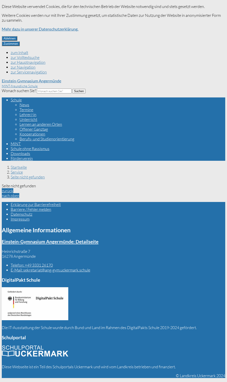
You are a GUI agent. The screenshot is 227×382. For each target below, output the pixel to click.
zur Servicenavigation (29, 72)
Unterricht (28, 119)
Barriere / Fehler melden (31, 209)
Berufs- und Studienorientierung (47, 138)
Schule (16, 99)
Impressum (20, 219)
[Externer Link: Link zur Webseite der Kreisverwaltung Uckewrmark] (35, 352)
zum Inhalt (19, 52)
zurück (7, 190)
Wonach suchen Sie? (19, 90)
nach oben (10, 195)
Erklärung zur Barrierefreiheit (36, 204)
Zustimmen (11, 43)
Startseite (19, 167)
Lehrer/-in (28, 114)
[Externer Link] (35, 304)
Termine (26, 109)
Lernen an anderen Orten (41, 124)
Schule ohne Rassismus (30, 148)
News (24, 104)
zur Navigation (23, 67)
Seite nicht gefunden (28, 177)
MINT (16, 143)
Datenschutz (21, 214)
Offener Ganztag (34, 129)
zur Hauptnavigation (28, 62)
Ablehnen (10, 38)
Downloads (20, 153)
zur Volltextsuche (25, 57)
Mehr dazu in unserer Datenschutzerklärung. (40, 29)
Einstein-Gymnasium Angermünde (50, 241)
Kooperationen (32, 134)
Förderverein (22, 158)
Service (17, 172)
